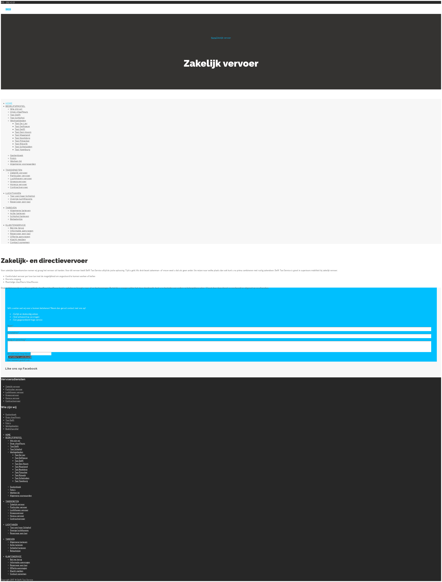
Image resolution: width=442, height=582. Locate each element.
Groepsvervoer (12, 395)
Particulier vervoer (14, 389)
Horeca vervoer (12, 398)
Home (213, 37)
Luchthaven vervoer (15, 392)
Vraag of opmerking (16, 339)
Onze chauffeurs (13, 417)
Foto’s (8, 423)
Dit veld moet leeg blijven (19, 353)
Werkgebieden (12, 426)
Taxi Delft (10, 420)
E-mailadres (13, 332)
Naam (10, 325)
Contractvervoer (13, 401)
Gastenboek (11, 414)
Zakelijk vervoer (13, 386)
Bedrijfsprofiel (12, 428)
